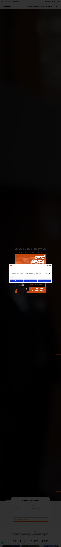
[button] (44, 255)
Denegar (16, 280)
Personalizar (30, 280)
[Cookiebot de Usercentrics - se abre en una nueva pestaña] (47, 266)
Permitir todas (44, 280)
